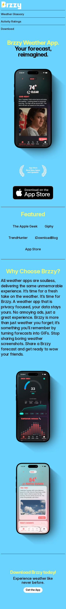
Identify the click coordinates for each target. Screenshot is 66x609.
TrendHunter (18, 238)
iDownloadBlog (46, 238)
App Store (33, 249)
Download (7, 29)
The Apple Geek (25, 226)
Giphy (49, 226)
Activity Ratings (11, 21)
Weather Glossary (12, 14)
